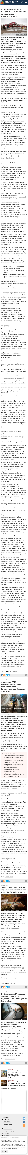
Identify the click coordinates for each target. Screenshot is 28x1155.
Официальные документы (10, 1131)
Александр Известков (11, 671)
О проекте (6, 1133)
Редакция (6, 1135)
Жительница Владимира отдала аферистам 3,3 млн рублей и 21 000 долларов (17, 1083)
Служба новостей (10, 983)
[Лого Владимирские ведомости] (9, 2)
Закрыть (4, 1151)
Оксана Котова (9, 876)
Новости (6, 1119)
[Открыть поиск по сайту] (22, 3)
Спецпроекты (8, 1124)
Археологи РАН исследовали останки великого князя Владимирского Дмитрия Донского (16, 1074)
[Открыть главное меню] (26, 3)
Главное (6, 1117)
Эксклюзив (7, 1122)
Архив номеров (8, 1128)
